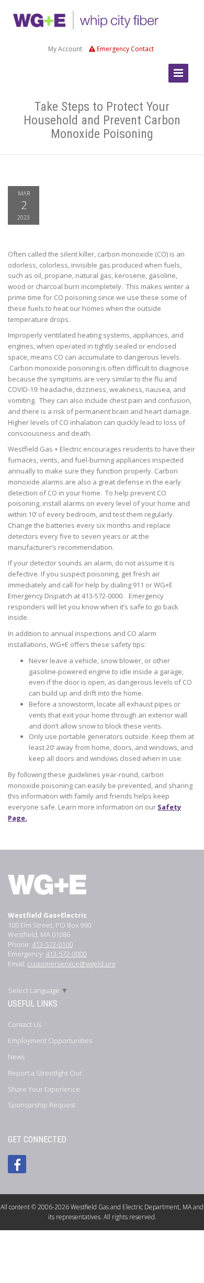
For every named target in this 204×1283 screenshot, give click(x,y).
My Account (65, 48)
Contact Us (24, 1024)
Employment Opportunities (50, 1040)
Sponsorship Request (41, 1104)
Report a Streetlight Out (45, 1073)
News (16, 1056)
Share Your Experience (44, 1089)
